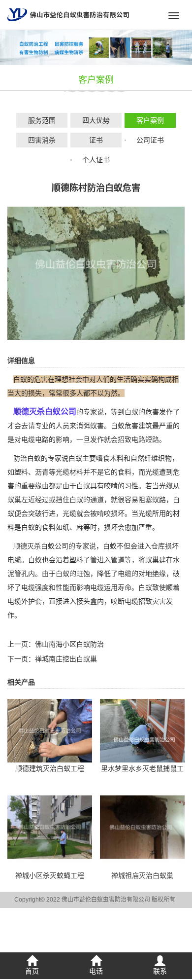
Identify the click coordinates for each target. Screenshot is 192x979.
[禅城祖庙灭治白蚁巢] (142, 827)
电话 (96, 971)
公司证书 (150, 140)
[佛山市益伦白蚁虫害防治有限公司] (68, 14)
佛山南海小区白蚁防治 (69, 644)
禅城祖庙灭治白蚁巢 (142, 875)
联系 (160, 971)
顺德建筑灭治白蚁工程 (49, 768)
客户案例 (150, 120)
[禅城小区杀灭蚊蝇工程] (49, 827)
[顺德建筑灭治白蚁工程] (49, 730)
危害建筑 (138, 426)
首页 (32, 971)
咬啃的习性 (121, 486)
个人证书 (96, 160)
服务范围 (42, 120)
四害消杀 (42, 140)
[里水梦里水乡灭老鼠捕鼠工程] (142, 730)
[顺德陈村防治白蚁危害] (96, 273)
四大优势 (96, 120)
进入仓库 (151, 546)
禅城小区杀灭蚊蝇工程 (49, 875)
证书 (96, 140)
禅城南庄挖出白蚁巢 (66, 659)
